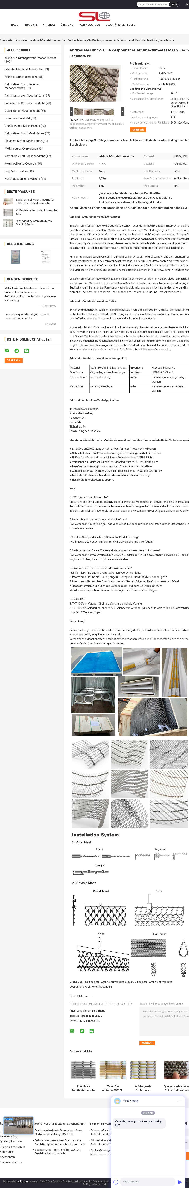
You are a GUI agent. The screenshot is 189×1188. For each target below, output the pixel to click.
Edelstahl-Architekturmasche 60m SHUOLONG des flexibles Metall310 (83, 1088)
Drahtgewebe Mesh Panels (22, 126)
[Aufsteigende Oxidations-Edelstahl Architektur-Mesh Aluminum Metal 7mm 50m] (143, 1070)
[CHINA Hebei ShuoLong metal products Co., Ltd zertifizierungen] (15, 257)
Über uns (67, 24)
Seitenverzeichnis (11, 1162)
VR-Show (49, 24)
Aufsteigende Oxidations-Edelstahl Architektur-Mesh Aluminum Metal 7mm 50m (143, 1088)
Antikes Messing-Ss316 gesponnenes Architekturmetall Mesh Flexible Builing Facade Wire (97, 124)
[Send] (180, 1182)
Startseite (6, 40)
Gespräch (138, 129)
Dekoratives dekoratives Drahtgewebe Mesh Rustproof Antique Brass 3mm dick (60, 1142)
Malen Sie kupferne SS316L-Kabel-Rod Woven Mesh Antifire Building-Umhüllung (113, 1088)
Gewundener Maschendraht (22, 110)
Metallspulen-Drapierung (21, 148)
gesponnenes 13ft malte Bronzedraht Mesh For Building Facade (58, 1151)
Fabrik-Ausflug (89, 24)
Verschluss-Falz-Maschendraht (25, 156)
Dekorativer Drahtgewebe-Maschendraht (22, 86)
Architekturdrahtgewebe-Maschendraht (30, 58)
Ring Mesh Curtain (16, 171)
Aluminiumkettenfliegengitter (23, 95)
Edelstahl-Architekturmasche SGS (109, 981)
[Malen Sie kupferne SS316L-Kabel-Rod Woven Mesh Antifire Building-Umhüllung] (113, 1070)
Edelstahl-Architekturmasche (47, 40)
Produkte (30, 24)
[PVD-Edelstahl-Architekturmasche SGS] (8, 212)
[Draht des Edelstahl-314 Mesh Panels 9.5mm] (8, 222)
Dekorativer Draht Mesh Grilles (24, 133)
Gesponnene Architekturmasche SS (91, 986)
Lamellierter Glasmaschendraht (25, 103)
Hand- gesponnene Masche (22, 178)
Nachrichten (7, 1157)
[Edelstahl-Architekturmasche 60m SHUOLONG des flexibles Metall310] (83, 1070)
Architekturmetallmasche (21, 77)
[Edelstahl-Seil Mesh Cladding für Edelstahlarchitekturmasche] (8, 201)
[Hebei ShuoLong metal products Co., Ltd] (94, 16)
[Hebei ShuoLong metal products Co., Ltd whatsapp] (19, 351)
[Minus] (180, 1101)
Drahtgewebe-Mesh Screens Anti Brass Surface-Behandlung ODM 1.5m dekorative (59, 1133)
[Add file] (115, 1182)
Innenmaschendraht (17, 118)
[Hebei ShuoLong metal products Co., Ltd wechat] (28, 351)
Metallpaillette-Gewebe (20, 163)
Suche (174, 4)
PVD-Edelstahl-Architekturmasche (151, 981)
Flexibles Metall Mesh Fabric (23, 141)
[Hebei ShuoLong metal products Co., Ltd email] (9, 351)
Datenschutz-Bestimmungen (20, 1181)
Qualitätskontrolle (120, 24)
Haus (14, 24)
